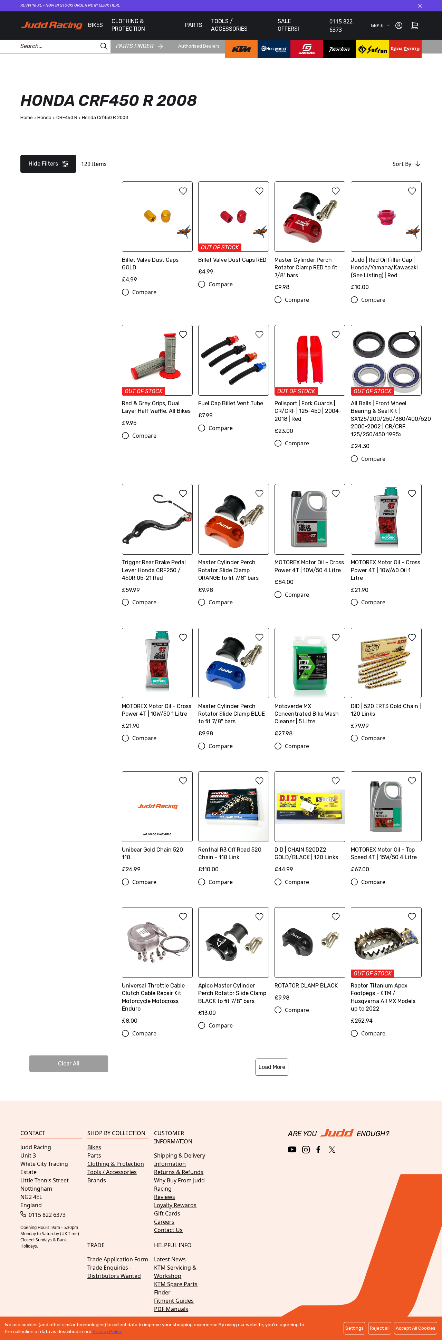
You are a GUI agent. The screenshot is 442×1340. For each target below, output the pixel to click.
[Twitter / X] (332, 1150)
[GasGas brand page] (306, 49)
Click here (109, 5)
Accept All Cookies (415, 1328)
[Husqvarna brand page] (274, 49)
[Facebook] (319, 1149)
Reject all (380, 1328)
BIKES (95, 25)
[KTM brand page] (241, 49)
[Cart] (415, 25)
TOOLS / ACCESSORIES (229, 25)
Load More (272, 1067)
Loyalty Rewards (175, 1205)
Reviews (164, 1197)
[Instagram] (306, 1149)
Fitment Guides (174, 1300)
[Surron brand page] (372, 49)
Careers (164, 1221)
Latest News (170, 1259)
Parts (94, 1155)
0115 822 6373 (341, 25)
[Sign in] (398, 25)
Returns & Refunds (178, 1172)
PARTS (193, 25)
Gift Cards (167, 1213)
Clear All (68, 1063)
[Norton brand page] (339, 49)
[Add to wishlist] (183, 191)
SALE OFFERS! (288, 25)
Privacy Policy (107, 1331)
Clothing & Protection (115, 1164)
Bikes (94, 1147)
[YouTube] (292, 1149)
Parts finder (134, 46)
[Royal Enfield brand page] (405, 49)
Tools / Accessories (112, 1172)
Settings (354, 1328)
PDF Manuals (171, 1309)
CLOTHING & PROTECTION (128, 25)
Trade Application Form (117, 1259)
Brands (96, 1180)
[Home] (51, 25)
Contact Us (168, 1230)
